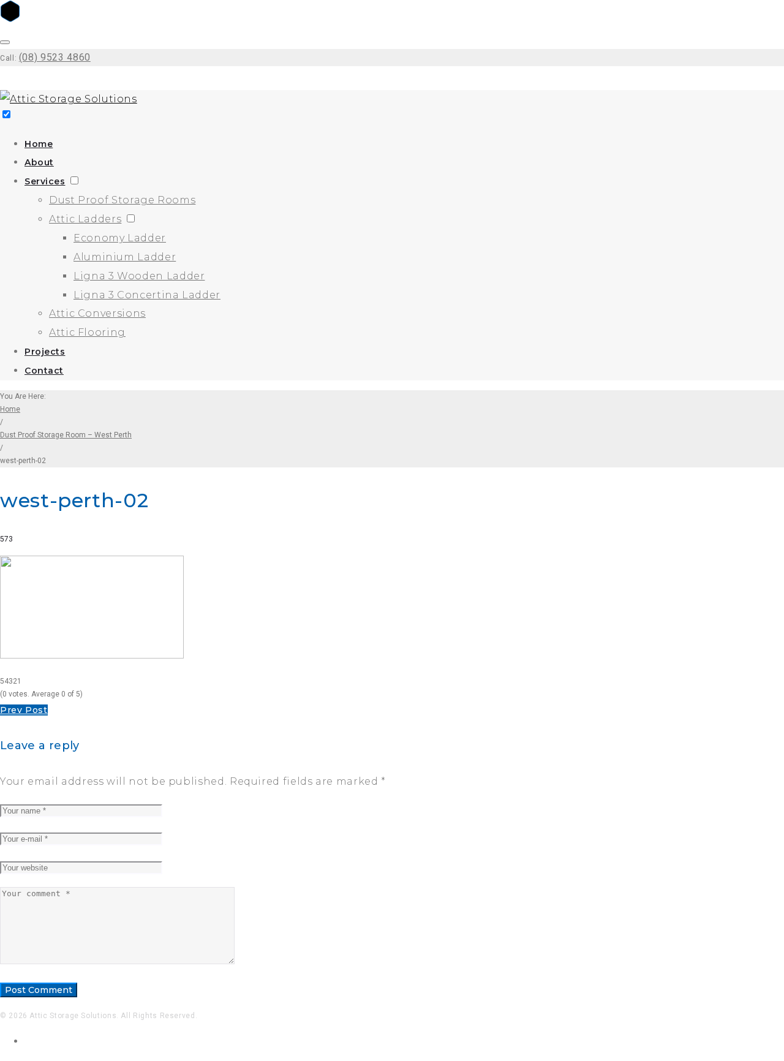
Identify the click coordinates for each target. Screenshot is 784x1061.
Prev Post (24, 710)
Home (38, 143)
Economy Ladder (120, 238)
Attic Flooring (87, 332)
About (39, 162)
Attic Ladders (85, 219)
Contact (44, 370)
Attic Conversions (97, 313)
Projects (44, 351)
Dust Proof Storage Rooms (122, 200)
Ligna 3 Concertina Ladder (147, 295)
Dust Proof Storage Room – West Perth (66, 435)
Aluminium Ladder (125, 257)
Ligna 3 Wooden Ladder (139, 276)
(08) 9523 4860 (55, 57)
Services (44, 181)
